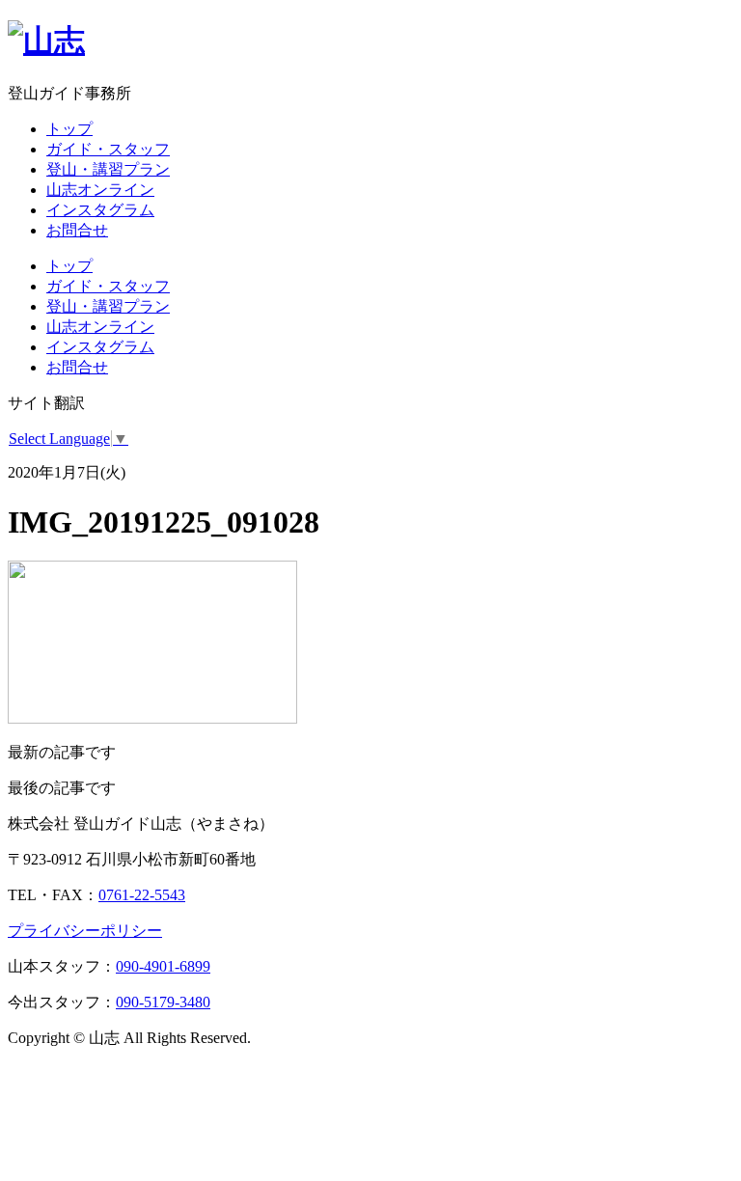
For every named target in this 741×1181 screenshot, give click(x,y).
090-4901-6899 (163, 966)
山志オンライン (100, 189)
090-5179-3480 (163, 1002)
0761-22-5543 (141, 895)
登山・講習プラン (108, 169)
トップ (69, 129)
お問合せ (77, 230)
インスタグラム (100, 210)
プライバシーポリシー (85, 930)
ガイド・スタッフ (108, 149)
